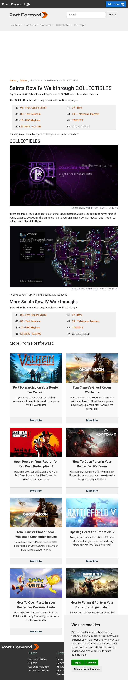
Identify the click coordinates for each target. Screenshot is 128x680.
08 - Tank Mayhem (30, 114)
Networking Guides (38, 670)
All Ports (61, 670)
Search (112, 14)
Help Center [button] (63, 25)
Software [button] (46, 25)
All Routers (63, 666)
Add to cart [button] (114, 4)
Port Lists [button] (30, 25)
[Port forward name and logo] (16, 4)
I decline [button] (91, 662)
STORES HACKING (30, 126)
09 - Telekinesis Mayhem (85, 114)
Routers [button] (15, 25)
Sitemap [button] (79, 25)
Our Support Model (38, 666)
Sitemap (61, 653)
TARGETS (77, 120)
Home (13, 80)
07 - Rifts (77, 107)
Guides (23, 80)
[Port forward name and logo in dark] (29, 15)
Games (60, 674)
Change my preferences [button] (87, 669)
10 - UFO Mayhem (30, 120)
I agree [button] (77, 662)
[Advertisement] (64, 54)
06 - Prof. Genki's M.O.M (33, 107)
